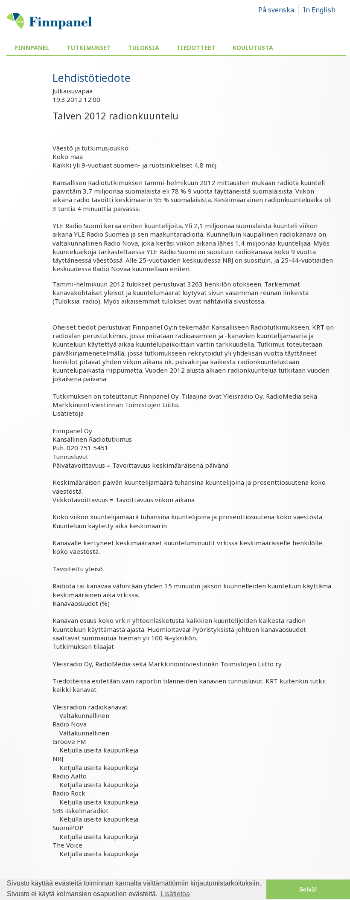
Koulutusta (253, 47)
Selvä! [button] (308, 889)
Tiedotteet (196, 47)
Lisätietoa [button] (175, 893)
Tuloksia (143, 47)
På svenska (276, 9)
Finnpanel (32, 47)
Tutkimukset (89, 47)
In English (319, 9)
